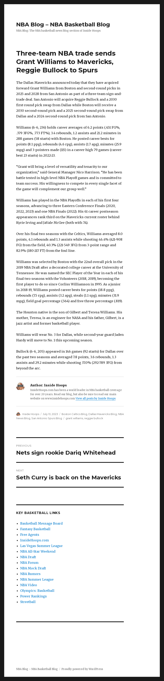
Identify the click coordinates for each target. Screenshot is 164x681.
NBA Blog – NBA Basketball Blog (63, 24)
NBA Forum (29, 563)
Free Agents (29, 535)
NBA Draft (28, 557)
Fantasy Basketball (35, 529)
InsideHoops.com (34, 540)
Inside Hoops (30, 414)
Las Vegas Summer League (41, 546)
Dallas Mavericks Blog (102, 414)
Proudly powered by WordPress (82, 669)
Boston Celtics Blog (74, 414)
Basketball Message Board (41, 523)
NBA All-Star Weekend (37, 551)
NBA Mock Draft (33, 568)
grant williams (74, 418)
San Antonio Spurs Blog (46, 418)
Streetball (28, 602)
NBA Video (28, 585)
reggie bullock (93, 418)
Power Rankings (33, 596)
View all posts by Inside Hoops (96, 398)
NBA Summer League (37, 579)
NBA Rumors (30, 574)
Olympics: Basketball (37, 591)
